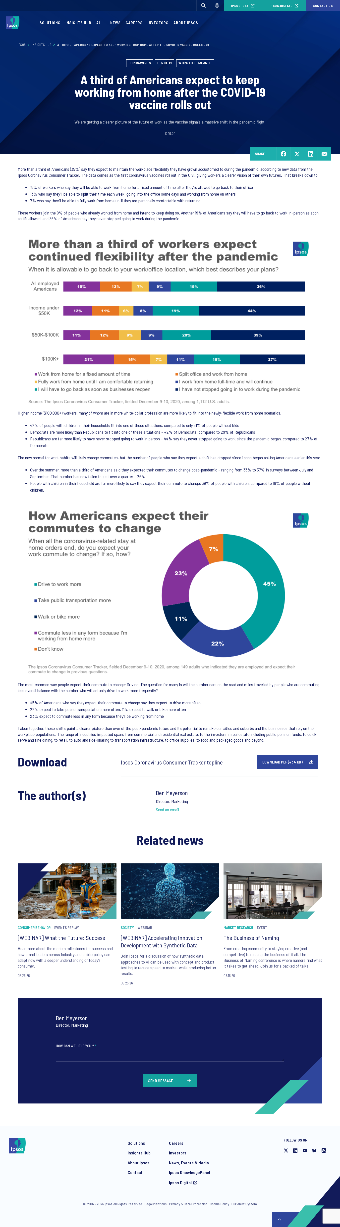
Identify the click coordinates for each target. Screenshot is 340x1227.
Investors (158, 22)
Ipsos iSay (240, 5)
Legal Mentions (156, 1204)
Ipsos (22, 45)
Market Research (238, 927)
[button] (203, 5)
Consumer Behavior (34, 927)
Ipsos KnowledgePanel (189, 1172)
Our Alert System (244, 1204)
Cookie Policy (219, 1204)
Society (127, 927)
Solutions (50, 22)
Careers (134, 22)
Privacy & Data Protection (188, 1204)
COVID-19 (164, 63)
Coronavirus (139, 63)
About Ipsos (185, 22)
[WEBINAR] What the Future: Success (61, 937)
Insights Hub (78, 22)
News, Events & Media (189, 1162)
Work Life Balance (195, 63)
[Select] (217, 5)
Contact (135, 1172)
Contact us (323, 5)
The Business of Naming (251, 937)
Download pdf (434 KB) (282, 762)
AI (98, 22)
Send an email (167, 809)
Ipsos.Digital (281, 5)
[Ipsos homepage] (14, 22)
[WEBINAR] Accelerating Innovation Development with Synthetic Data (161, 941)
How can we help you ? (76, 1046)
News (115, 22)
